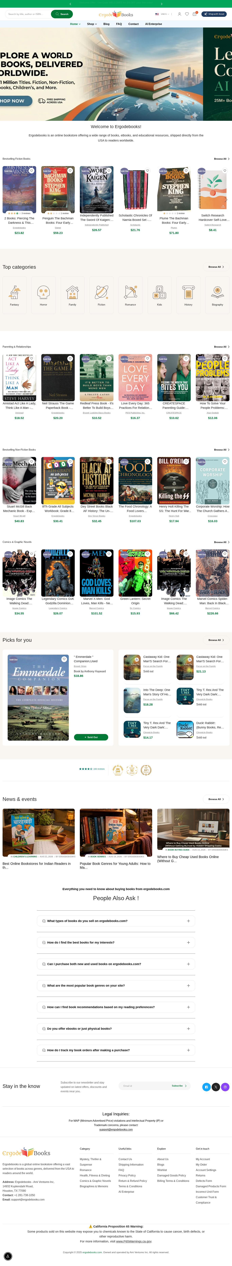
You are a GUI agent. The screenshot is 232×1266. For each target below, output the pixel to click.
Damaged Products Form (211, 1186)
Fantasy (14, 304)
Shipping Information (131, 1164)
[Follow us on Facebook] (206, 1087)
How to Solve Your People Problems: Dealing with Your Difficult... (213, 406)
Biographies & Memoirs (94, 1186)
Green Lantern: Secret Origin (135, 601)
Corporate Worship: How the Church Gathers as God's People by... (212, 509)
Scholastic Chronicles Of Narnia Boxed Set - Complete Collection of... (135, 218)
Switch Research (212, 225)
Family (72, 304)
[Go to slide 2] (118, 115)
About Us (162, 1159)
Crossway (213, 516)
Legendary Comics (58, 608)
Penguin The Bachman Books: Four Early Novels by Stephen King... (58, 221)
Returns (200, 1175)
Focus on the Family (153, 666)
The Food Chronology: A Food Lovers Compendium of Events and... (135, 509)
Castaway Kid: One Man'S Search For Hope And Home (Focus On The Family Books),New (209, 659)
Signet (58, 228)
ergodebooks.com (92, 1252)
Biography (217, 304)
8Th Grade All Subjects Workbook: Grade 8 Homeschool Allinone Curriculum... (58, 509)
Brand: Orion (80, 666)
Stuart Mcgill (19, 516)
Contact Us (125, 1159)
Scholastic (135, 225)
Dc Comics (135, 608)
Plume (174, 228)
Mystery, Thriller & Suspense (90, 1162)
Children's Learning (25, 856)
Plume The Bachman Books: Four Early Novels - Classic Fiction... (174, 221)
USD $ (163, 14)
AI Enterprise (126, 1191)
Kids (159, 304)
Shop (90, 24)
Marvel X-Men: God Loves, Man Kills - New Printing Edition (96, 601)
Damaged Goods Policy (171, 1175)
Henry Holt (174, 516)
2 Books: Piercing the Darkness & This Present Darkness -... (19, 221)
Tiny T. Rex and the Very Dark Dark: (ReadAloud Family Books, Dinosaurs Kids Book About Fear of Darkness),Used (210, 692)
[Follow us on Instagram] (225, 1087)
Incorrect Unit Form (207, 1191)
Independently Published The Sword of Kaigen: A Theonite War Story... (96, 218)
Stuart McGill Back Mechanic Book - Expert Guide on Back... (19, 509)
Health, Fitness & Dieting (95, 1175)
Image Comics (19, 608)
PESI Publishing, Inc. (135, 413)
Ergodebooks (19, 228)
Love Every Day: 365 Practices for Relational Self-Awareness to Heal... (135, 406)
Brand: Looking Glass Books (97, 413)
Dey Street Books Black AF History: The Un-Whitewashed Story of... (96, 509)
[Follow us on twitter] (216, 1087)
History (188, 304)
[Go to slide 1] (114, 115)
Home (74, 24)
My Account (203, 1159)
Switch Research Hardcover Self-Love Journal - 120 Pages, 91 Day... (213, 218)
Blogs (160, 1164)
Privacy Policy (127, 1175)
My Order (201, 1164)
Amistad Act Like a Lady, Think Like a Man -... (19, 406)
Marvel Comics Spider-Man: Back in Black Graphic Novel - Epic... (212, 601)
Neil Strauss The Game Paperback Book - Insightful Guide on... (58, 406)
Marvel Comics (96, 608)
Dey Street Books (96, 516)
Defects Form (204, 1180)
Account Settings (206, 1170)
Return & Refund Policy (133, 1180)
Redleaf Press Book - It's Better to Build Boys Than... (96, 406)
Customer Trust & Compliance (206, 1200)
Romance (130, 304)
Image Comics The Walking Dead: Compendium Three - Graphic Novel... (173, 601)
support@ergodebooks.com (116, 1129)
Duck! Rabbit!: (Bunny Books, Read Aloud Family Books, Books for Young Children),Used (210, 725)
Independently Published (97, 225)
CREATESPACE (174, 413)
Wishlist (162, 1170)
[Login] (179, 14)
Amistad (19, 413)
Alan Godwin (213, 413)
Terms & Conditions (130, 1186)
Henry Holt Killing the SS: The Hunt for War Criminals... (174, 509)
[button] (15, 213)
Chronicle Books (204, 699)
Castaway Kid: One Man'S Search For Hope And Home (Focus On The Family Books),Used (157, 659)
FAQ (121, 1170)
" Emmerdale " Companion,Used (85, 659)
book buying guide (179, 850)
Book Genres (98, 856)
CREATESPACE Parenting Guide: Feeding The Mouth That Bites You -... (174, 406)
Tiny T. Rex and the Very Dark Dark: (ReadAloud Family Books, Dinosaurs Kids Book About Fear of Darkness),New (157, 725)
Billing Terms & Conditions (173, 1180)
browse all (220, 159)
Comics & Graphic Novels (95, 1180)
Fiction (101, 304)
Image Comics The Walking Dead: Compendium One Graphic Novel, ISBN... (19, 601)
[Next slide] (226, 199)
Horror (43, 304)
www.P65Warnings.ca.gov (133, 1241)
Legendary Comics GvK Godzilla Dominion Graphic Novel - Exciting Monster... (58, 601)
